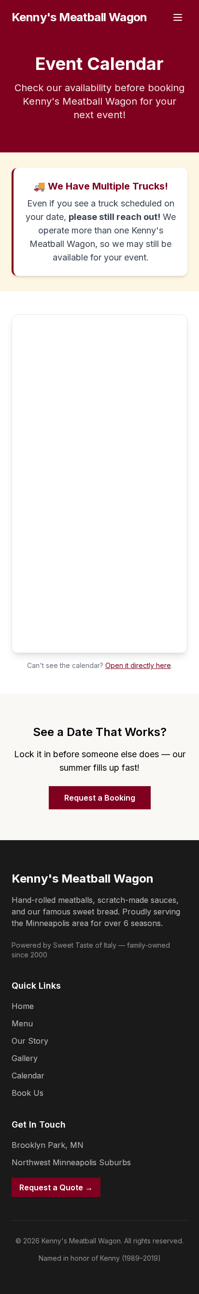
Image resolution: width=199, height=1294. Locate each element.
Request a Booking (99, 798)
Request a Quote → (56, 1187)
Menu (22, 1023)
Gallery (25, 1058)
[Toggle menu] (177, 17)
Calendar (28, 1075)
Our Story (30, 1041)
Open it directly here (138, 665)
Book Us (27, 1093)
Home (23, 1006)
